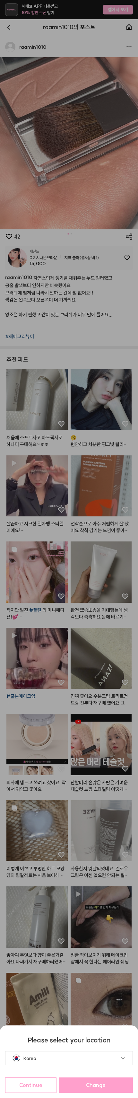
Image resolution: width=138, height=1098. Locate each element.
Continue (30, 1085)
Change (96, 1085)
